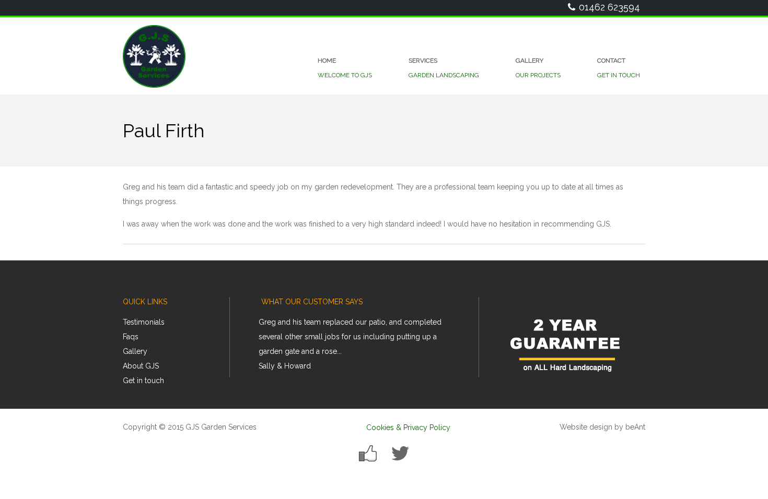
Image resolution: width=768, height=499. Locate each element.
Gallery (135, 351)
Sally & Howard (285, 366)
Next (465, 347)
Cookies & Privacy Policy (408, 427)
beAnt (635, 427)
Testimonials (144, 322)
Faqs (130, 336)
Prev (274, 347)
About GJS (141, 366)
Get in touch (143, 380)
